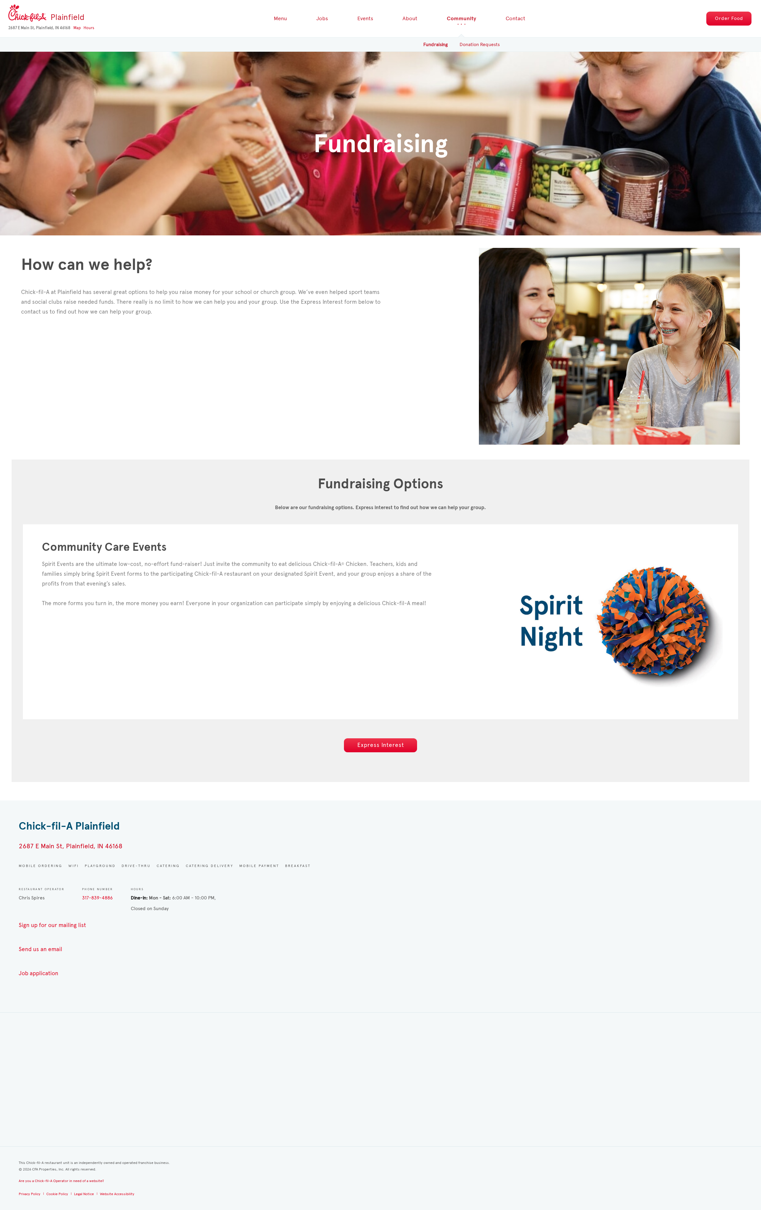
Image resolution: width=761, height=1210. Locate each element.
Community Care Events (104, 547)
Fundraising (435, 44)
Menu (280, 18)
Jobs (322, 18)
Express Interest (380, 745)
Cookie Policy (57, 1194)
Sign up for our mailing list (52, 925)
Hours (89, 28)
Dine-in (138, 898)
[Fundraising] (614, 621)
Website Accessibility (117, 1194)
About (409, 18)
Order (729, 18)
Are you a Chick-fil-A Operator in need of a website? (61, 1181)
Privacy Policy (29, 1194)
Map (77, 28)
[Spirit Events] (609, 346)
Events (365, 18)
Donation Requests (480, 44)
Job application (38, 973)
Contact (515, 18)
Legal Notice (84, 1194)
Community (461, 18)
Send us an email (40, 949)
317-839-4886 (97, 898)
